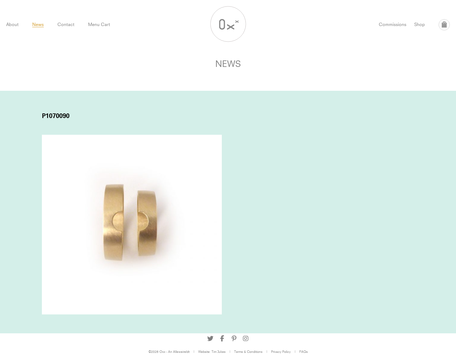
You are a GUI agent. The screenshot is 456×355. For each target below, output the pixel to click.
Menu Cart (99, 24)
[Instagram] (245, 338)
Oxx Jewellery (228, 24)
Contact (65, 24)
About (12, 24)
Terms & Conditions (248, 351)
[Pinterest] (234, 338)
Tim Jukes (219, 351)
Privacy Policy (281, 351)
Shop (419, 24)
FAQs (303, 351)
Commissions (392, 24)
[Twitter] (210, 338)
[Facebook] (222, 338)
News (38, 24)
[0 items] (444, 24)
